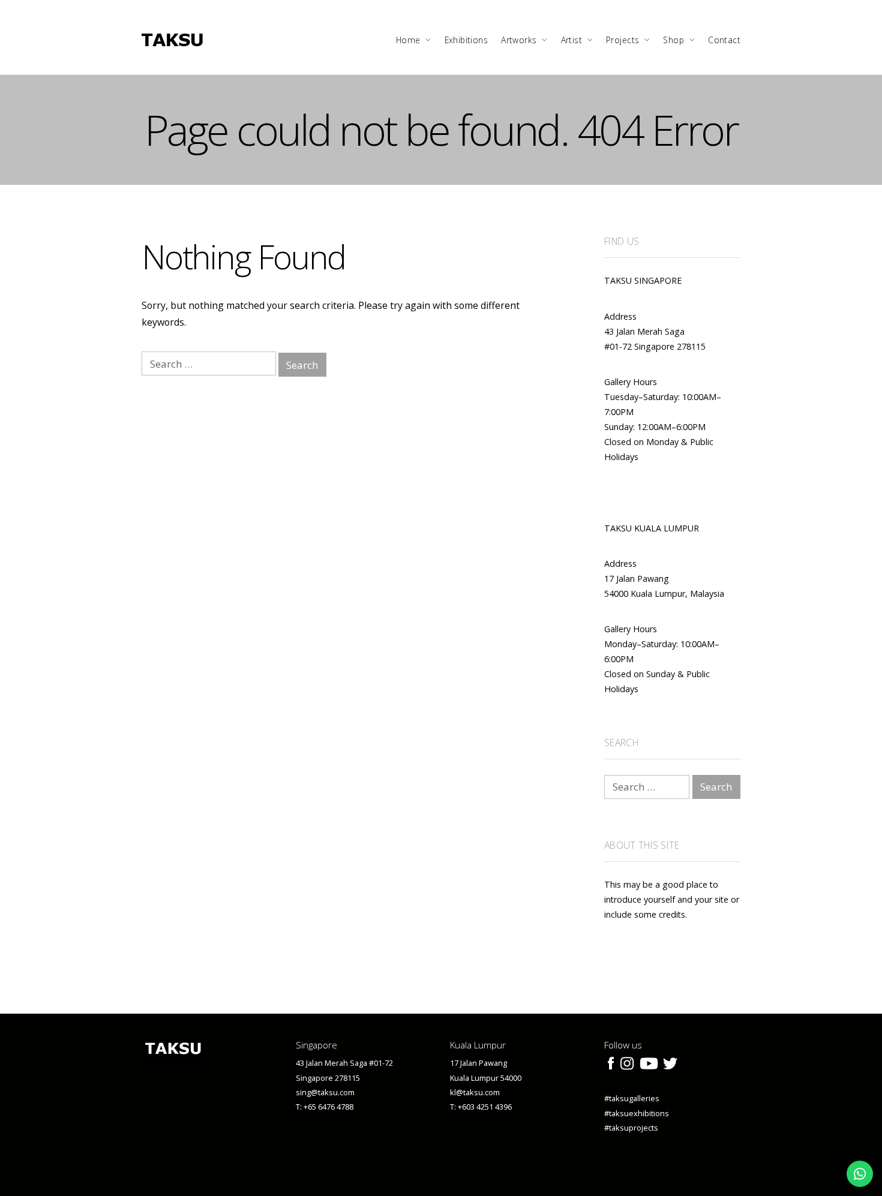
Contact (724, 40)
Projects (622, 40)
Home (408, 40)
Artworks (518, 40)
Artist (572, 40)
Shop (673, 40)
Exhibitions (466, 40)
